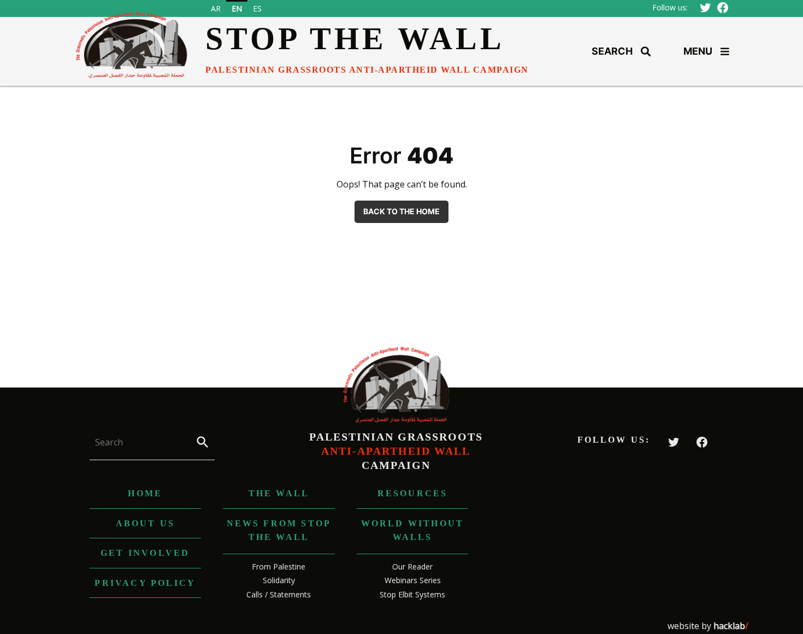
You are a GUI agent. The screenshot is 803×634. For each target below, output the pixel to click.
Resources (412, 493)
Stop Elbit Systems (412, 594)
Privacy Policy (145, 583)
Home (145, 493)
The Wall (279, 493)
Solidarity (279, 580)
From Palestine (278, 566)
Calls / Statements (278, 594)
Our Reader (412, 566)
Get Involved (145, 552)
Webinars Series (413, 580)
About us (145, 523)
